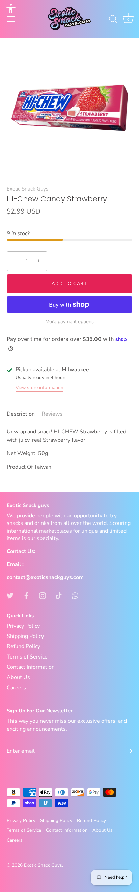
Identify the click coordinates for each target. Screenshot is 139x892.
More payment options (69, 321)
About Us (18, 677)
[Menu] (10, 19)
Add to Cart (69, 284)
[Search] (113, 20)
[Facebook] (26, 595)
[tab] (24, 414)
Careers (16, 687)
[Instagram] (42, 595)
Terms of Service (27, 657)
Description (21, 414)
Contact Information (31, 667)
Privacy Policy (23, 626)
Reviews (52, 414)
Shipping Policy (25, 636)
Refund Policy (23, 646)
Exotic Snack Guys (27, 188)
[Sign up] (129, 751)
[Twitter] (10, 595)
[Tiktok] (58, 595)
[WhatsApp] (75, 595)
